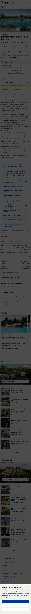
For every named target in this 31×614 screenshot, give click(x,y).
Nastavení (15, 609)
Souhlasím (15, 601)
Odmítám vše (15, 605)
